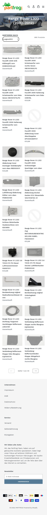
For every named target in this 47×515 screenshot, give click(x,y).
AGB (6, 396)
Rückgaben (9, 435)
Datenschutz (9, 402)
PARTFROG (19, 508)
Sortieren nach (10, 35)
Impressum (9, 390)
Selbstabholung (11, 429)
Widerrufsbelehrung (12, 408)
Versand (7, 423)
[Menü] (43, 6)
